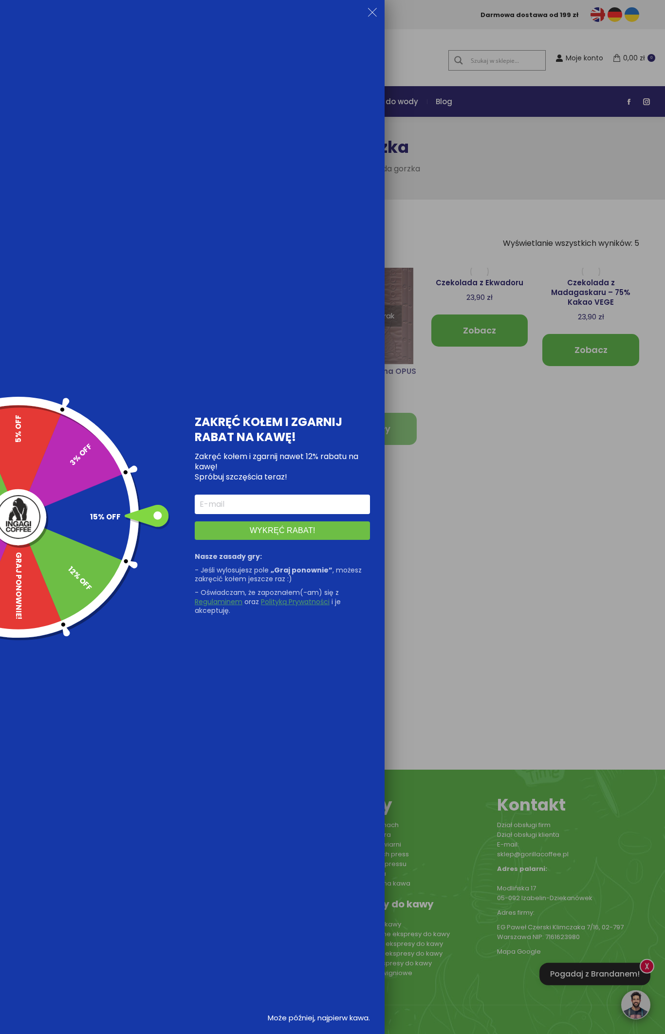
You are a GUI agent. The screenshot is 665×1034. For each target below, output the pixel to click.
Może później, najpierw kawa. (319, 1018)
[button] (372, 14)
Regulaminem (218, 602)
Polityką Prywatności (295, 602)
